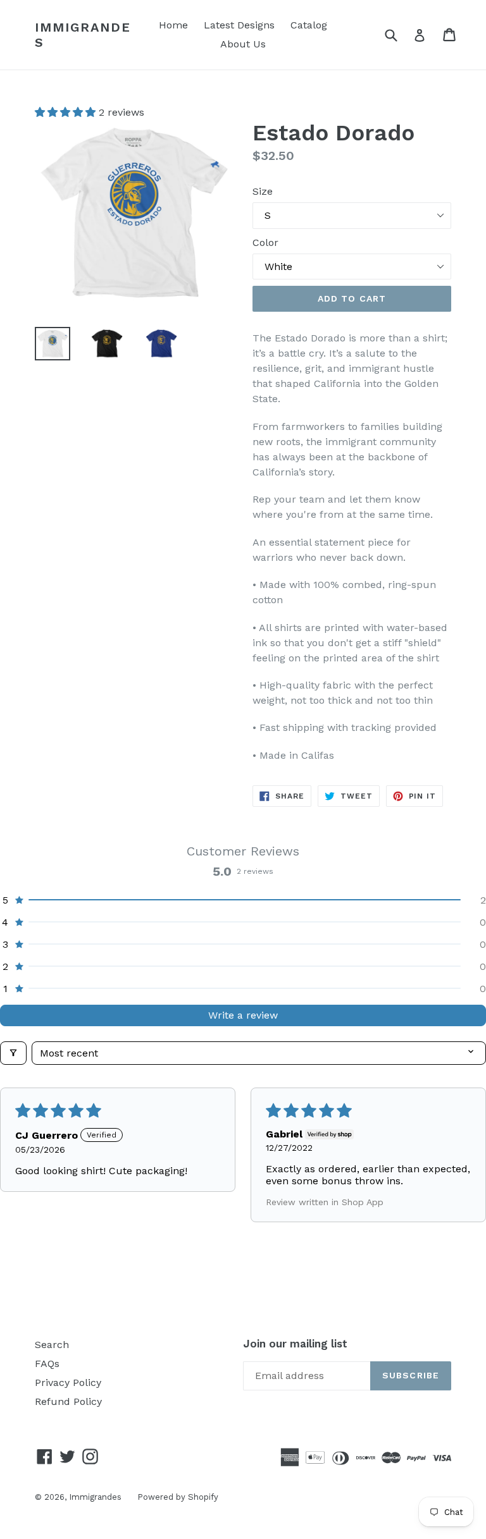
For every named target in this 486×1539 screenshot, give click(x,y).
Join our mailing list (295, 1343)
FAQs (47, 1364)
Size (262, 191)
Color (265, 242)
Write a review (243, 1015)
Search (52, 1345)
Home (173, 25)
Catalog (308, 25)
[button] (67, 112)
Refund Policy (68, 1401)
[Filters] (13, 1053)
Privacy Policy (68, 1383)
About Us (243, 44)
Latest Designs (239, 25)
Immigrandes (83, 35)
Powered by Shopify (177, 1497)
